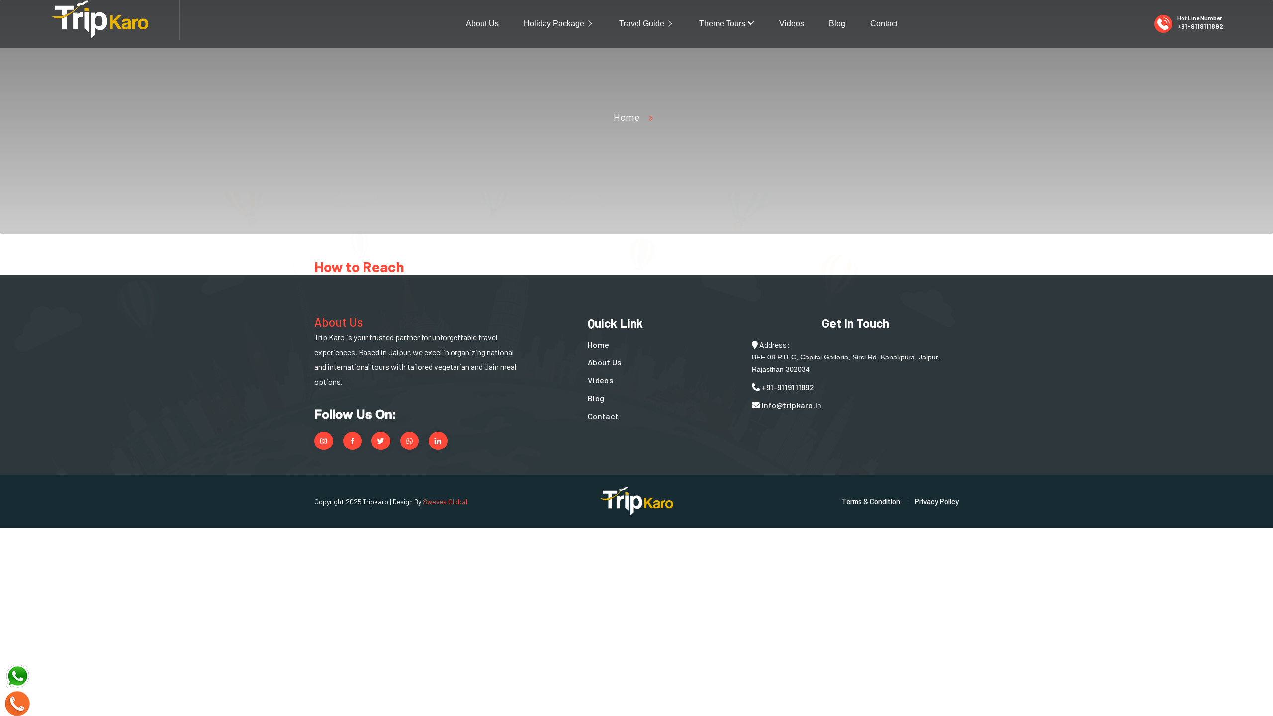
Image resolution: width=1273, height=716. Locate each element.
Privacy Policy (937, 501)
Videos (791, 23)
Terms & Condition (871, 501)
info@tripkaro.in (790, 405)
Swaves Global (445, 501)
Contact (884, 23)
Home (626, 117)
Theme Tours (723, 23)
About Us (482, 23)
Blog (837, 23)
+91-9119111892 (1200, 26)
